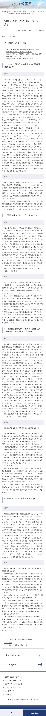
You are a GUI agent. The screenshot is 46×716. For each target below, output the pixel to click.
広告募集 (8, 694)
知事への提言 (35, 11)
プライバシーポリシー (13, 687)
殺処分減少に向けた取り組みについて (19, 52)
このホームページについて (14, 680)
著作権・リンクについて (13, 684)
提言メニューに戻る (9, 36)
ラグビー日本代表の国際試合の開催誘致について (22, 49)
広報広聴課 (8, 643)
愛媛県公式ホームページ (13, 677)
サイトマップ (9, 691)
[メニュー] (11, 713)
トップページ (12, 11)
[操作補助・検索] (34, 713)
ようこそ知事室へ (24, 11)
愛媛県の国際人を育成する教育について (19, 58)
